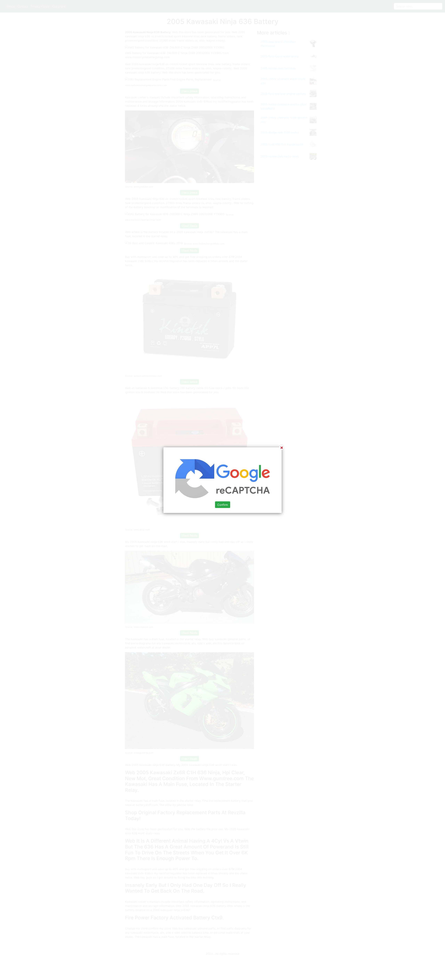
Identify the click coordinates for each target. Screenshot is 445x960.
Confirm (222, 504)
